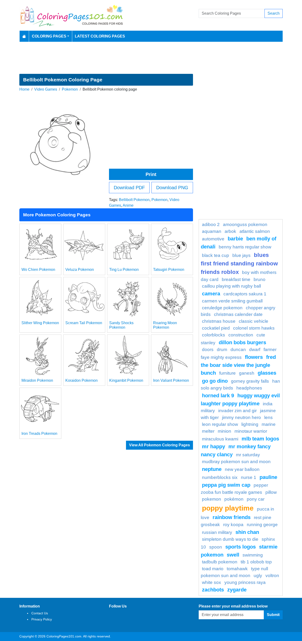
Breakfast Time (236, 279)
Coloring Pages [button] (49, 36)
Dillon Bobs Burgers (242, 342)
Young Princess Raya (245, 582)
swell (233, 555)
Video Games (45, 89)
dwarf (254, 349)
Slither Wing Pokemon (40, 323)
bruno (259, 279)
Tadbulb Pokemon (219, 561)
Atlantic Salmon (254, 231)
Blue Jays (241, 255)
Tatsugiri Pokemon (168, 270)
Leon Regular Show (220, 424)
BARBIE (235, 239)
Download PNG (172, 187)
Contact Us (39, 613)
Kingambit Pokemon (126, 380)
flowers (254, 357)
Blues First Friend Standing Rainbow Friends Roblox (239, 263)
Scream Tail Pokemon (83, 323)
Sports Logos (240, 547)
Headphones (249, 387)
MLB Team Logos (260, 439)
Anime (128, 205)
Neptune (212, 469)
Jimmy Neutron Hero (241, 417)
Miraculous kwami (220, 438)
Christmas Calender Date (238, 314)
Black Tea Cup (215, 255)
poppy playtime (228, 508)
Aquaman (211, 231)
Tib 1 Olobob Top (256, 561)
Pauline (268, 477)
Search (274, 13)
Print (151, 174)
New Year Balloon (242, 469)
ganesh (246, 373)
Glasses (267, 373)
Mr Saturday (248, 454)
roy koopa (233, 524)
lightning (249, 424)
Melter (208, 431)
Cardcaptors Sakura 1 (244, 293)
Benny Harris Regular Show (245, 246)
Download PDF (129, 187)
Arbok (230, 231)
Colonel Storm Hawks (254, 328)
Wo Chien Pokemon (38, 270)
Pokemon (70, 89)
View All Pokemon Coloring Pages (159, 445)
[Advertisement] (151, 58)
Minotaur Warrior (251, 431)
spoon (215, 547)
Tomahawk (237, 568)
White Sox (211, 582)
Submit (273, 615)
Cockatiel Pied (216, 328)
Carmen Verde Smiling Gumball (232, 300)
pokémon (233, 499)
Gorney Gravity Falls (250, 381)
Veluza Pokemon (79, 270)
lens (268, 417)
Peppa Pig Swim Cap (226, 485)
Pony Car (255, 499)
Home (24, 89)
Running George (262, 524)
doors (208, 349)
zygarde (237, 590)
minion (224, 431)
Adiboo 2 (211, 224)
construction (240, 334)
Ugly (258, 575)
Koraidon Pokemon (81, 380)
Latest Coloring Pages (100, 36)
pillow (271, 492)
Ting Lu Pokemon (124, 270)
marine (269, 424)
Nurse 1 (248, 477)
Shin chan (247, 532)
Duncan (238, 349)
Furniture (227, 373)
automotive (213, 238)
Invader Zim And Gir (237, 410)
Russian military (217, 532)
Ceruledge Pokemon (222, 307)
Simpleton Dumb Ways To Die (230, 539)
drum (222, 349)
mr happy (213, 446)
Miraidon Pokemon (37, 380)
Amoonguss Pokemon (245, 224)
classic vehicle (253, 321)
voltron (272, 575)
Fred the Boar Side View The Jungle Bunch (238, 365)
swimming (253, 555)
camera (211, 294)
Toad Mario (212, 568)
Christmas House (218, 321)
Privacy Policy (41, 619)
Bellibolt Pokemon (134, 200)
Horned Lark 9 (218, 395)
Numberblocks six (220, 477)
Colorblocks (213, 334)
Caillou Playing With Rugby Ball (231, 286)
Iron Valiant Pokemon (171, 380)
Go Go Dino (215, 381)
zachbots (213, 590)
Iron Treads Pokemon (39, 434)
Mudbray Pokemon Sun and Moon (236, 461)
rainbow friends (232, 517)
